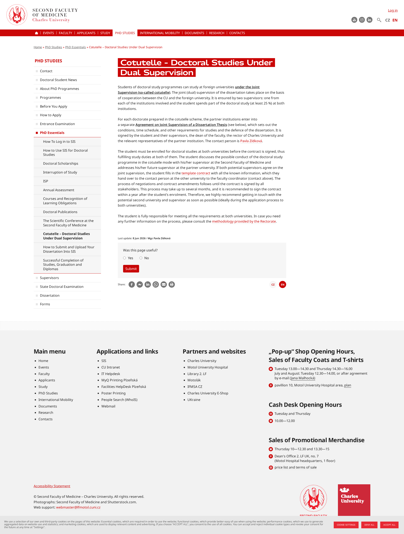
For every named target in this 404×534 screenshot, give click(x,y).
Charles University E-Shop (207, 393)
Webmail (108, 406)
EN (395, 20)
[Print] (172, 284)
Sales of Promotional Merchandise (316, 440)
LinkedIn (369, 20)
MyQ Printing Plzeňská (119, 380)
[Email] (164, 284)
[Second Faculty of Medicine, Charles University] (16, 14)
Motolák (194, 380)
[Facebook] (132, 284)
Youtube (354, 20)
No (146, 258)
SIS (103, 360)
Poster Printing (113, 393)
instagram (362, 20)
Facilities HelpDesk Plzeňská (123, 386)
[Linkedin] (148, 284)
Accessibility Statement (52, 486)
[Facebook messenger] (140, 284)
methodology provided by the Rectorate (244, 221)
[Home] (91, 14)
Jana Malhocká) (303, 378)
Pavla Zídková (251, 141)
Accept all (389, 524)
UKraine (193, 399)
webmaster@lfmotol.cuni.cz (78, 507)
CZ (387, 20)
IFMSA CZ (194, 386)
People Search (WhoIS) (119, 399)
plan (347, 385)
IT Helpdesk (110, 373)
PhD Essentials (75, 47)
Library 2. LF (196, 373)
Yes (130, 258)
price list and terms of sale (296, 467)
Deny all (369, 524)
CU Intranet (110, 367)
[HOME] (37, 32)
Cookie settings (346, 524)
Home (38, 47)
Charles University (201, 360)
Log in (393, 10)
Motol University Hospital (207, 367)
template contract (196, 173)
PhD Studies (53, 47)
